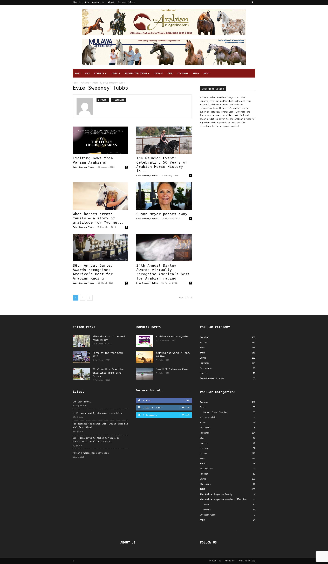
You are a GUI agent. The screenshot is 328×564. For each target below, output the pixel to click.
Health (203, 443)
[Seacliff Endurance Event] (144, 374)
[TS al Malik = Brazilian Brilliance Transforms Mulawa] (81, 374)
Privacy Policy (126, 2)
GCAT (202, 438)
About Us (230, 561)
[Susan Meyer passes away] (164, 196)
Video (196, 73)
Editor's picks (208, 417)
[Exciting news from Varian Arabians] (100, 140)
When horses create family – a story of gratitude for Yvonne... (98, 218)
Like (186, 400)
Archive (204, 402)
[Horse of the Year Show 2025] (81, 357)
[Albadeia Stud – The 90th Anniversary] (81, 341)
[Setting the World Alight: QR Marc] (144, 357)
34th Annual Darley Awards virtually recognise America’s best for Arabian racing (163, 271)
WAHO (202, 520)
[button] (252, 2)
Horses (203, 453)
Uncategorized (207, 515)
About (111, 2)
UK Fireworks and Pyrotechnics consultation (98, 413)
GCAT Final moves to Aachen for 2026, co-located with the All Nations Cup (97, 440)
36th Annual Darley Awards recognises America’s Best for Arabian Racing (93, 271)
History (204, 448)
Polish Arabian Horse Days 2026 (91, 453)
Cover (115, 73)
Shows (203, 479)
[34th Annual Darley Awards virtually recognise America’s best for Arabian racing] (164, 247)
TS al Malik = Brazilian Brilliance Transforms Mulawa (108, 373)
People (203, 463)
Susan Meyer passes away (161, 214)
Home (77, 73)
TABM (170, 73)
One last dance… (82, 402)
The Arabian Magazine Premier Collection (223, 499)
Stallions (182, 73)
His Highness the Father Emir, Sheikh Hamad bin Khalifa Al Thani (100, 426)
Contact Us (98, 2)
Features (99, 73)
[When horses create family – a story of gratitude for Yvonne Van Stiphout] (100, 196)
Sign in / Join (81, 2)
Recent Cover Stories (215, 412)
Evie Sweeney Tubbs (83, 167)
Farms (203, 422)
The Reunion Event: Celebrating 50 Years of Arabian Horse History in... (161, 164)
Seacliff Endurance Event (172, 369)
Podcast (158, 73)
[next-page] (90, 298)
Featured (204, 428)
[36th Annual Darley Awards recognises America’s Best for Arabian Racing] (100, 247)
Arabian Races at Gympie (172, 336)
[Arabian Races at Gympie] (144, 341)
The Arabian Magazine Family (216, 494)
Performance (206, 469)
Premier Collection (136, 73)
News (87, 73)
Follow (185, 408)
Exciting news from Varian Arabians (93, 160)
